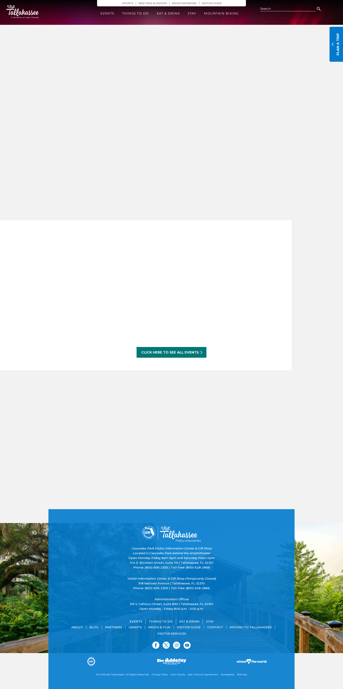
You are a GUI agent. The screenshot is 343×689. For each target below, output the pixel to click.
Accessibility (228, 674)
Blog (94, 627)
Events (107, 13)
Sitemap (242, 674)
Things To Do (135, 13)
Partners (113, 627)
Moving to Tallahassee (251, 627)
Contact (215, 627)
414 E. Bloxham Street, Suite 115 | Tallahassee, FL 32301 (171, 563)
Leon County (177, 674)
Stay (192, 13)
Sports (127, 3)
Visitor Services (171, 633)
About (77, 627)
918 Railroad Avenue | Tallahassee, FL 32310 (171, 583)
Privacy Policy (160, 674)
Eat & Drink (168, 13)
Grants (135, 627)
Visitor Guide (212, 3)
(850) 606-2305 (156, 567)
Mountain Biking (184, 3)
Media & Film (159, 627)
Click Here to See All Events (170, 352)
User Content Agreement (203, 674)
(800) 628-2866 (198, 567)
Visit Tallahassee (115, 674)
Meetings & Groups (152, 3)
